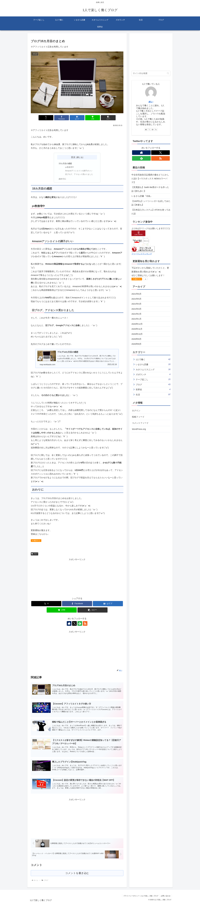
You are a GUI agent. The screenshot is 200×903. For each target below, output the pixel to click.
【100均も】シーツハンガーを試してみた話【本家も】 (150, 203)
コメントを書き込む (77, 873)
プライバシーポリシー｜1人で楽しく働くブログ (140, 896)
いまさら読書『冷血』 (141, 196)
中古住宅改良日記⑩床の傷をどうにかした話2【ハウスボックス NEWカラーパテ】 (150, 178)
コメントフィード (140, 423)
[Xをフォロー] (74, 623)
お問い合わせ (165, 896)
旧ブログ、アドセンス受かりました (79, 174)
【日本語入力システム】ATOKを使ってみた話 (150, 212)
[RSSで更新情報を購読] (85, 623)
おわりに (62, 179)
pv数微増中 (69, 167)
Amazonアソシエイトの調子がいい (78, 171)
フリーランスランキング (141, 254)
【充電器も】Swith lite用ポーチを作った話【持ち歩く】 (150, 189)
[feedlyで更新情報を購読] (79, 623)
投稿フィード (138, 417)
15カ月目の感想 (65, 163)
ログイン (136, 411)
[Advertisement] (77, 577)
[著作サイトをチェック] (69, 623)
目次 (73, 157)
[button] (108, 117)
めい (151, 101)
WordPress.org (139, 429)
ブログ (35, 554)
